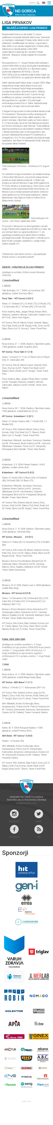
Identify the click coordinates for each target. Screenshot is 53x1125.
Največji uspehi (17, 27)
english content (43, 3)
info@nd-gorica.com (26, 803)
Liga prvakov (38, 27)
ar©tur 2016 (26, 1101)
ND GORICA (19, 10)
